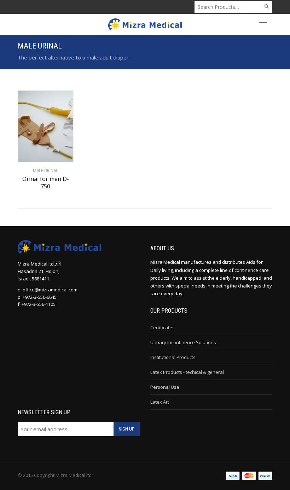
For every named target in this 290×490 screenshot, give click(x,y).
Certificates (162, 327)
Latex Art (159, 402)
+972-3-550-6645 (40, 297)
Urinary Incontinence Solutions (183, 342)
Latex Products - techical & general (187, 372)
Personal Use (164, 387)
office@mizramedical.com (50, 289)
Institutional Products (173, 357)
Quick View (38, 152)
